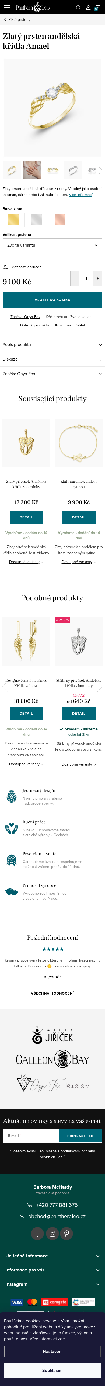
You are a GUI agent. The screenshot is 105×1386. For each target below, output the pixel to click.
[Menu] (7, 7)
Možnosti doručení (26, 267)
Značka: (25, 316)
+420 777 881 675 (57, 1205)
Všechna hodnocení (52, 993)
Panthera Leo (37, 1233)
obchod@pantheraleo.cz (57, 1216)
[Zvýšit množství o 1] (97, 278)
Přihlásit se (80, 1135)
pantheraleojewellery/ (52, 1233)
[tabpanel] (26, 493)
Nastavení (52, 1351)
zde (61, 1339)
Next (100, 686)
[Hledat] (78, 7)
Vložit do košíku (53, 299)
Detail (26, 517)
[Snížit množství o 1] (75, 278)
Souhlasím (52, 1370)
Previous (5, 686)
